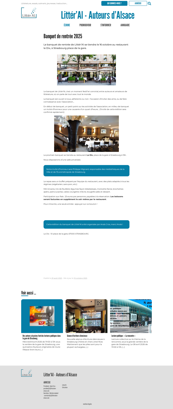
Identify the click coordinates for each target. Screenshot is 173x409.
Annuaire (125, 25)
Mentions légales (87, 404)
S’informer (106, 25)
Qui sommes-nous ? (114, 3)
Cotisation (64, 387)
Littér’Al (64, 385)
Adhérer (138, 3)
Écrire (67, 25)
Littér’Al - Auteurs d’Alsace (97, 15)
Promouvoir (85, 25)
